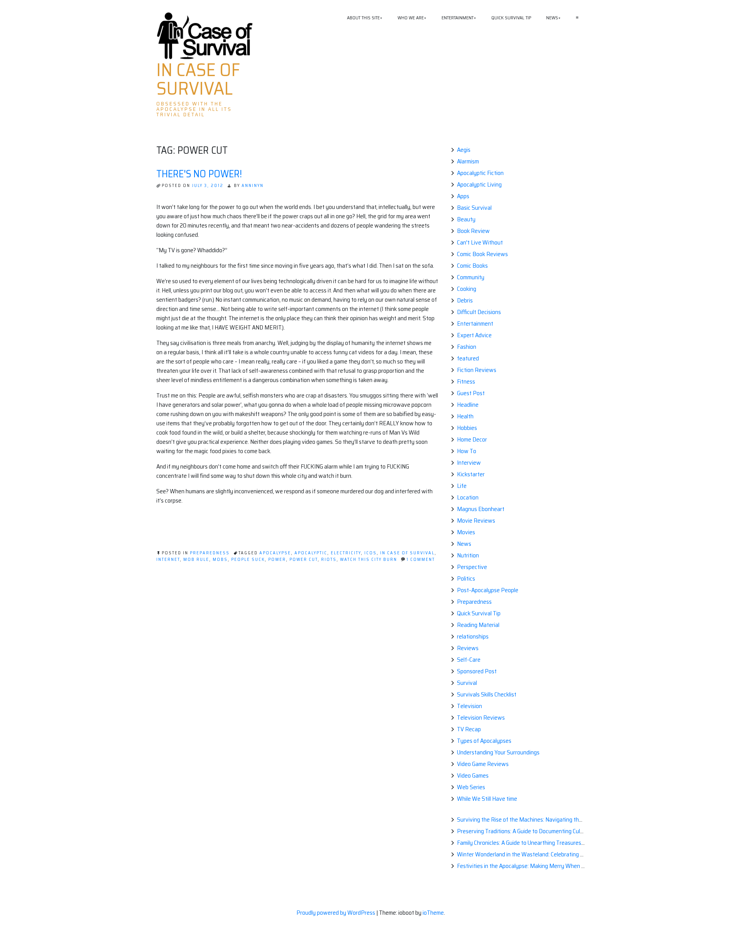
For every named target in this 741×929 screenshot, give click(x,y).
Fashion (466, 347)
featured (468, 358)
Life (462, 486)
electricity (346, 553)
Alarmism (468, 161)
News (552, 17)
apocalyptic (310, 553)
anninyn (253, 185)
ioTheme (433, 912)
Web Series (471, 787)
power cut (303, 559)
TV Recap (469, 729)
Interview (469, 462)
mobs (220, 559)
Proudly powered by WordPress (336, 912)
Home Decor (472, 439)
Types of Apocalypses (484, 741)
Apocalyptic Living (479, 184)
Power (277, 559)
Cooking (466, 289)
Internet (168, 559)
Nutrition (468, 555)
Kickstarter (471, 474)
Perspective (472, 567)
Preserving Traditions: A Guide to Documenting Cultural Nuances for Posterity (552, 831)
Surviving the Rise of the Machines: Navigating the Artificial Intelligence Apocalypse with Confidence (580, 819)
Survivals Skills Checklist (486, 694)
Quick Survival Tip (511, 17)
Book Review (473, 231)
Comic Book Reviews (482, 254)
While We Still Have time (487, 798)
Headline (468, 404)
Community (470, 277)
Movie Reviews (476, 520)
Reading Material (478, 625)
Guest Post (471, 393)
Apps (463, 196)
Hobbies (467, 428)
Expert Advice (474, 335)
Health (465, 416)
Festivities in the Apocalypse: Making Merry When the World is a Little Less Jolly (555, 866)
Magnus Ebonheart (480, 509)
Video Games (473, 775)
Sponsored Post (477, 671)
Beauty (466, 219)
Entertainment (458, 17)
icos (370, 553)
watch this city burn (368, 559)
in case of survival (407, 553)
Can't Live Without (480, 242)
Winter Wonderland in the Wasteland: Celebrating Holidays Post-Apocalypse (551, 854)
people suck (248, 559)
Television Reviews (481, 717)
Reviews (468, 648)
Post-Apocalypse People (487, 590)
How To (466, 451)
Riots (329, 559)
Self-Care (468, 659)
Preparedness (210, 553)
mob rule (196, 559)
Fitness (466, 381)
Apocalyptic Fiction (480, 173)
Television (469, 706)
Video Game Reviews (483, 764)
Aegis (463, 150)
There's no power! (199, 174)
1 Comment (420, 559)
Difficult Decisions (479, 312)
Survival (467, 683)
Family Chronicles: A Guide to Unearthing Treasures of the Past (534, 842)
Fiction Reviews (476, 370)
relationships (473, 636)
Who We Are (411, 17)
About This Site (363, 17)
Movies (466, 532)
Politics (466, 578)
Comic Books (472, 265)
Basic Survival (474, 207)
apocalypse (275, 553)
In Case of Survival (198, 79)
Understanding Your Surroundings (498, 752)
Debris (465, 300)
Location (468, 497)
